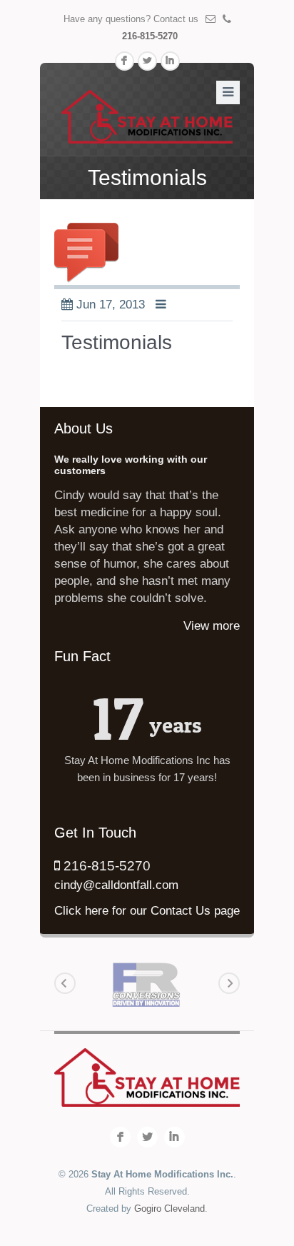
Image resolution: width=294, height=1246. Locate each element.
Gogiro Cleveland (169, 1208)
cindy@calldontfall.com (116, 885)
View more (211, 626)
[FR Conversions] (146, 984)
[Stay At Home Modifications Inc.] (147, 116)
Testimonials (116, 342)
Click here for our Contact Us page (147, 911)
